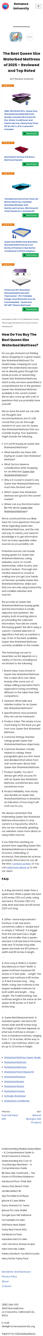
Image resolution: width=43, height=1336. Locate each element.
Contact (6, 1286)
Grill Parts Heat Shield (13, 1224)
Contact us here (21, 863)
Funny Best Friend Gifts (14, 1229)
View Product (31, 133)
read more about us (18, 867)
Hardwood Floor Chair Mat (16, 1181)
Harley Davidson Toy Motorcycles (20, 1253)
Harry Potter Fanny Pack (15, 1258)
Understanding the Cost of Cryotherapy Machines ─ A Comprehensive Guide (17, 1164)
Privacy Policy (9, 1276)
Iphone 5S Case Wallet (14, 1210)
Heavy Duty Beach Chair (15, 1186)
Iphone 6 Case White (13, 1200)
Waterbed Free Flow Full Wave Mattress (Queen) (19, 158)
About (5, 1281)
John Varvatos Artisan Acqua (18, 1244)
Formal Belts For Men (13, 1220)
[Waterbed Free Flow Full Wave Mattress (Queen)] (21, 150)
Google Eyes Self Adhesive (16, 1215)
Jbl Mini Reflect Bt (11, 1191)
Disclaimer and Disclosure (16, 1271)
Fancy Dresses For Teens (15, 1205)
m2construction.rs (25, 1333)
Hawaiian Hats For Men (14, 1239)
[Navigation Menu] (38, 6)
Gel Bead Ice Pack (12, 1234)
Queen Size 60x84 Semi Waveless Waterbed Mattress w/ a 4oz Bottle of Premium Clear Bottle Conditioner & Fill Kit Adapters (21, 246)
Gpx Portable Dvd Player (15, 1196)
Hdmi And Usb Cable (13, 1249)
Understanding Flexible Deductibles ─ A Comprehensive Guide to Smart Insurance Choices (21, 1152)
